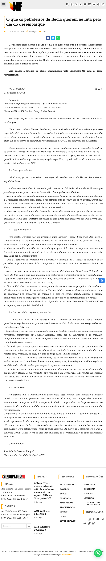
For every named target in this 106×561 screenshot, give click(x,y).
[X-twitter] (80, 4)
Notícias (45, 31)
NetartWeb (66, 554)
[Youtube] (85, 4)
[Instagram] (76, 4)
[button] (3, 4)
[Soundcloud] (94, 4)
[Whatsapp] (103, 4)
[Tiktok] (98, 4)
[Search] (67, 4)
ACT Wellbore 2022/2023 (42, 528)
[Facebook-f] (71, 4)
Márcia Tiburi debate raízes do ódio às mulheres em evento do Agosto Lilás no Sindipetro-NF (44, 491)
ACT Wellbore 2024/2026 (42, 512)
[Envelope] (89, 4)
